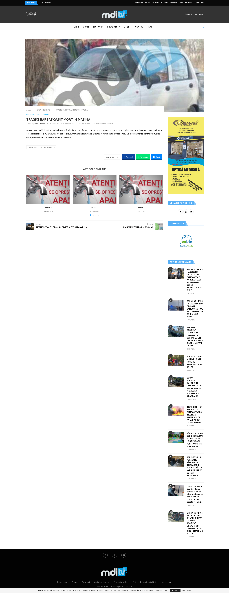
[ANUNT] (141, 189)
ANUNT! (48, 3)
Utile (126, 27)
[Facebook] (26, 14)
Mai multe (186, 590)
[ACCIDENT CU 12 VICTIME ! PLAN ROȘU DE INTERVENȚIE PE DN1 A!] (176, 360)
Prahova (188, 3)
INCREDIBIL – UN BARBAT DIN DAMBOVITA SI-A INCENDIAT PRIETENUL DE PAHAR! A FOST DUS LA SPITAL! (194, 415)
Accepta (175, 590)
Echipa (75, 582)
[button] (40, 3)
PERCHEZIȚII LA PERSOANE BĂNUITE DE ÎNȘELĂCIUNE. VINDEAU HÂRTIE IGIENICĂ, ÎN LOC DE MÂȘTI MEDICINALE (194, 466)
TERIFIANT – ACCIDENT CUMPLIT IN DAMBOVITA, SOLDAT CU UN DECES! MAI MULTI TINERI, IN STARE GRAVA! (195, 337)
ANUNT (141, 207)
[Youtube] (31, 14)
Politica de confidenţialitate (145, 582)
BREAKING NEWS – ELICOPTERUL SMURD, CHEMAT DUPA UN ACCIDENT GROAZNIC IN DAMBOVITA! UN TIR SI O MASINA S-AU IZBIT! (195, 523)
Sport (86, 27)
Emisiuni (97, 27)
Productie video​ (121, 582)
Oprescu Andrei (38, 123)
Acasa (28, 110)
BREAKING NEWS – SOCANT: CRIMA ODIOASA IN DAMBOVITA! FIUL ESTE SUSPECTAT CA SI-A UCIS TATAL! (195, 309)
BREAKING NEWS (43, 110)
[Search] (202, 27)
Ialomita (173, 3)
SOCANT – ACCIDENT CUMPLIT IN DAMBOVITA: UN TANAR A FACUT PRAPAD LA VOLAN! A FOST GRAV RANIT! (194, 387)
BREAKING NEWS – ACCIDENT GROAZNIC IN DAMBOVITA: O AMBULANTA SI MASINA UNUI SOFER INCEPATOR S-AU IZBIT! (195, 279)
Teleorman (199, 3)
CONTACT (139, 27)
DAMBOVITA (138, 3)
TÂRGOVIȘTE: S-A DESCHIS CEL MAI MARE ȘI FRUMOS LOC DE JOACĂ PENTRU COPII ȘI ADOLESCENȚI (195, 440)
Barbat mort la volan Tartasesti (41, 147)
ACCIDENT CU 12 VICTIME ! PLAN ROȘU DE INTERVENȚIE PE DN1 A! (194, 362)
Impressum (167, 582)
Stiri (76, 27)
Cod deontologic (101, 582)
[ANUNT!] (48, 189)
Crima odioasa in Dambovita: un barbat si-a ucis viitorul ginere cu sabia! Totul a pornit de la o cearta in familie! (195, 494)
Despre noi (62, 582)
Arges (147, 3)
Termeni (86, 582)
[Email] (35, 14)
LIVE (150, 27)
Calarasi (155, 3)
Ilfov (181, 3)
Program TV (113, 27)
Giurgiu (164, 3)
